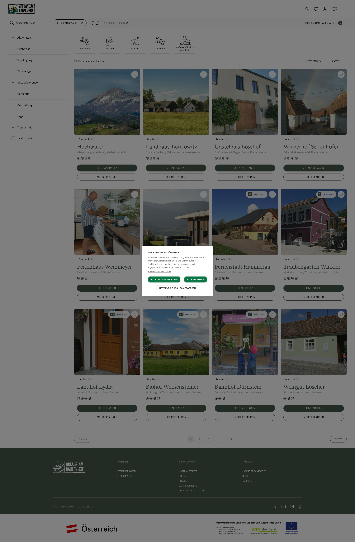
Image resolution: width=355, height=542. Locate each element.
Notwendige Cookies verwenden (177, 288)
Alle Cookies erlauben (164, 279)
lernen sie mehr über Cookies (159, 271)
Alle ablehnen (195, 279)
